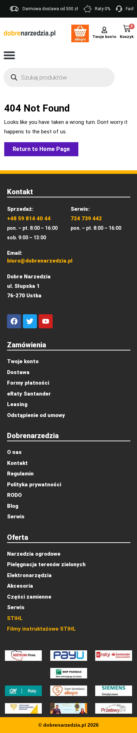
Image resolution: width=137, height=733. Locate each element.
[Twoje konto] (104, 29)
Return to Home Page (45, 147)
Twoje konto (104, 36)
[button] (9, 55)
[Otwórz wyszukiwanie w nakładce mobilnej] (59, 77)
